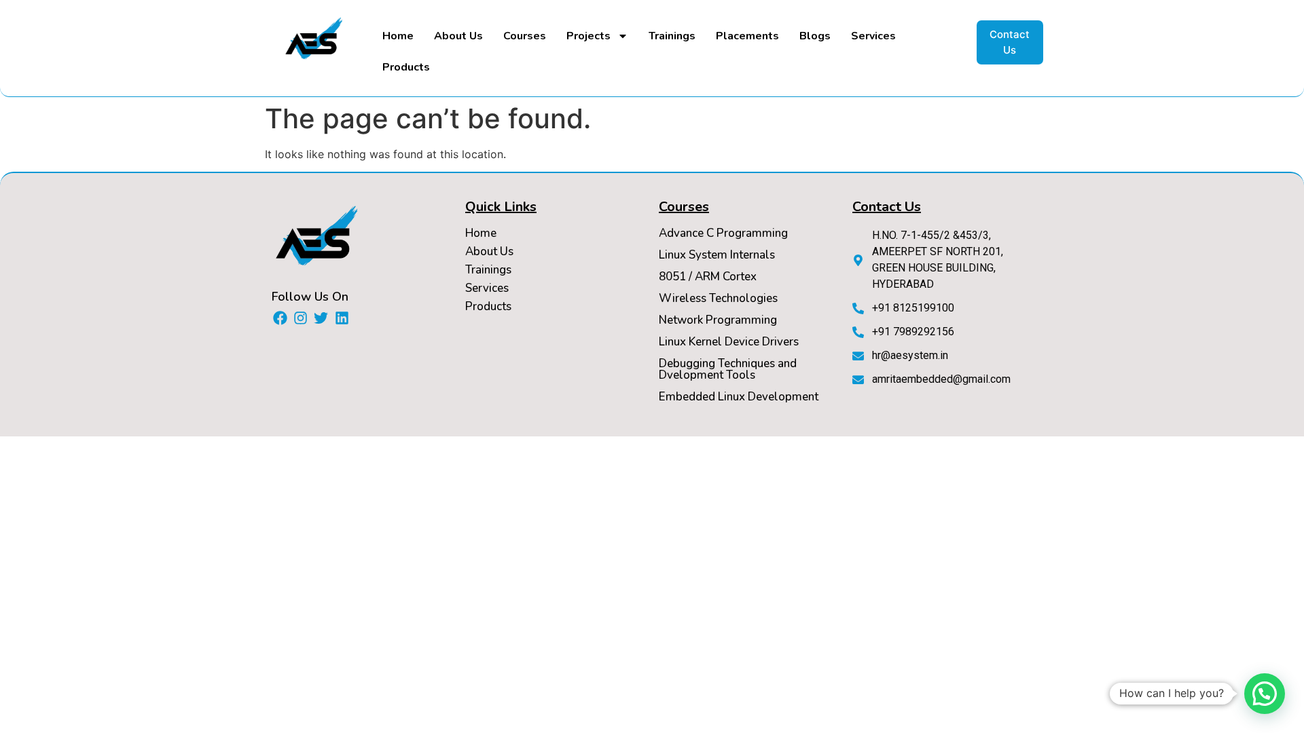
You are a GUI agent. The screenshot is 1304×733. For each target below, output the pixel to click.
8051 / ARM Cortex (708, 276)
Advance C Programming (723, 233)
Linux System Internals (717, 255)
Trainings (672, 36)
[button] (1264, 693)
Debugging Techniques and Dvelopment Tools (728, 369)
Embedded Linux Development (738, 397)
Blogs (815, 36)
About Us (458, 36)
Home (398, 36)
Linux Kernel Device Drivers (729, 342)
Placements (747, 36)
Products (406, 67)
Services (873, 36)
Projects (588, 36)
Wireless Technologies (718, 298)
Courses (524, 36)
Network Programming (718, 320)
